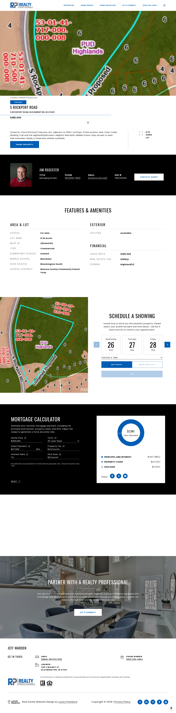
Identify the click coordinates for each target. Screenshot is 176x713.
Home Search (87, 5)
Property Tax (54, 446)
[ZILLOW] (165, 702)
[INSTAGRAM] (152, 702)
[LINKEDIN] (146, 702)
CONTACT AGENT (149, 177)
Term (50, 438)
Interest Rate (18, 454)
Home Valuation (108, 5)
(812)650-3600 (72, 178)
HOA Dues (53, 454)
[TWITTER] (140, 702)
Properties (69, 5)
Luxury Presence (68, 701)
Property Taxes (113, 462)
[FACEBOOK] (159, 702)
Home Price (17, 438)
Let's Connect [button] (88, 612)
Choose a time (109, 357)
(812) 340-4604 (150, 5)
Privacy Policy (122, 701)
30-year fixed (55, 441)
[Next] (167, 345)
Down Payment (19, 446)
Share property (24, 144)
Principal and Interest (118, 457)
